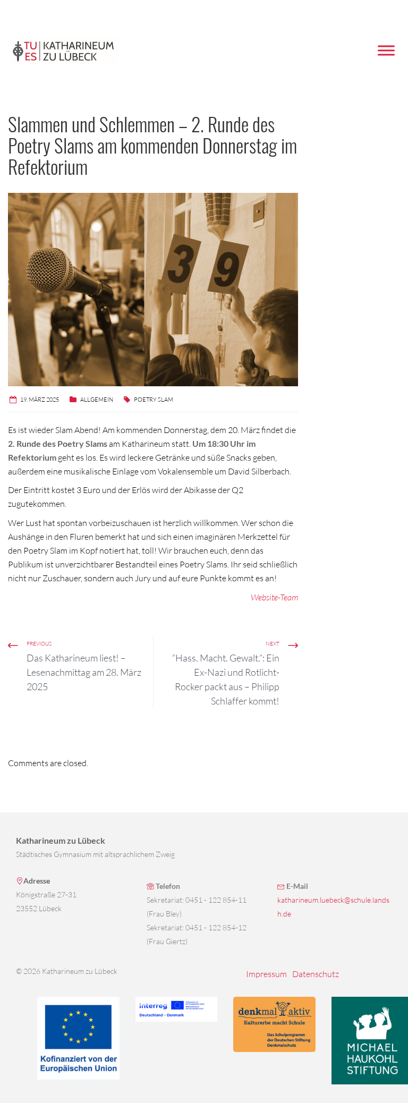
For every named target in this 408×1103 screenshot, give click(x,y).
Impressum (266, 974)
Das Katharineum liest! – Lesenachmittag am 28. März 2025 (84, 672)
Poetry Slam (153, 399)
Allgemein (96, 399)
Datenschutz (315, 974)
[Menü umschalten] (386, 50)
